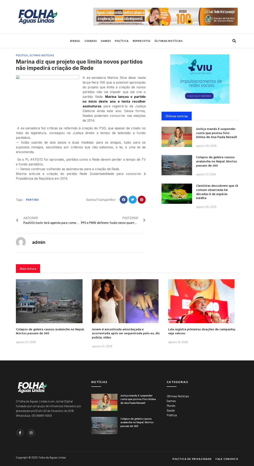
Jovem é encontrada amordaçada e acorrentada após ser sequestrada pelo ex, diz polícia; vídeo (126, 333)
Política (122, 41)
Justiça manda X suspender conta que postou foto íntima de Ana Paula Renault (216, 132)
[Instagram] (31, 433)
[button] (234, 41)
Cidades (91, 41)
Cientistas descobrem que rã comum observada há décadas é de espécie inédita (217, 191)
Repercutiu (142, 41)
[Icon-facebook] (20, 433)
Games (106, 41)
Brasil (75, 41)
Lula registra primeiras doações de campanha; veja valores (202, 331)
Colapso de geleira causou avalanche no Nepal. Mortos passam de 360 (216, 161)
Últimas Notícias (169, 41)
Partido (32, 199)
